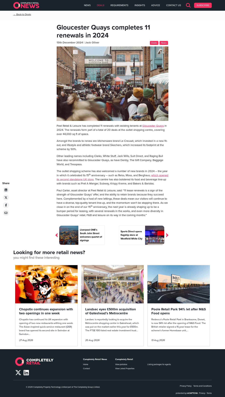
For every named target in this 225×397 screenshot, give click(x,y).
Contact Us (173, 5)
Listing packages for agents (159, 364)
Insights (140, 5)
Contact (86, 368)
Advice (155, 5)
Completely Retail (124, 359)
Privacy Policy (185, 386)
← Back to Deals (22, 14)
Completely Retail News (95, 359)
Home (85, 364)
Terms (209, 393)
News (87, 5)
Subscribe (203, 5)
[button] (188, 5)
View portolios (121, 364)
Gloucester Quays (153, 125)
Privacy (202, 393)
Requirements (119, 5)
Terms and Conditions (202, 386)
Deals (100, 5)
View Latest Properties (124, 368)
